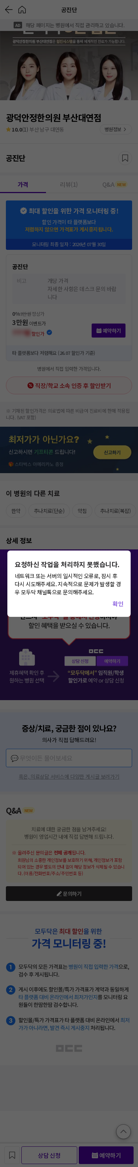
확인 (118, 603)
